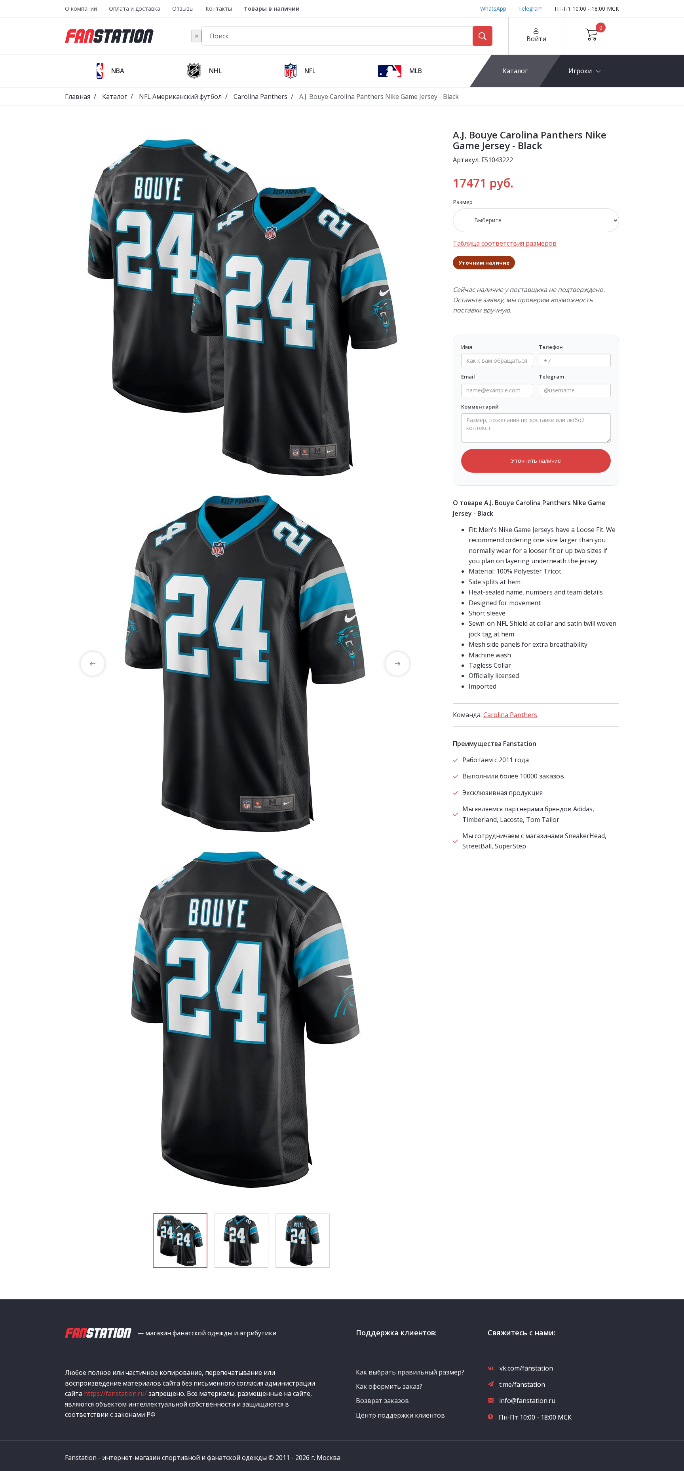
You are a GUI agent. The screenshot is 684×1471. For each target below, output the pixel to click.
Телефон (551, 346)
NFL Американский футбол (180, 96)
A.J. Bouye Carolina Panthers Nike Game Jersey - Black (379, 96)
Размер (463, 202)
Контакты (218, 8)
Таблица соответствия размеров (505, 243)
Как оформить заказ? (389, 1386)
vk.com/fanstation (526, 1368)
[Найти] (482, 36)
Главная (77, 96)
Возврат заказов (382, 1400)
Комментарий (480, 406)
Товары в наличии (272, 8)
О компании (81, 8)
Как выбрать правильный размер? (410, 1372)
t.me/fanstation (522, 1384)
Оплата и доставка (134, 8)
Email (468, 376)
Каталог (515, 70)
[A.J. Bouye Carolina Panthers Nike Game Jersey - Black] (245, 308)
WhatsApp (493, 8)
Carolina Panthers (260, 96)
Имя (466, 346)
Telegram (530, 8)
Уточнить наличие (536, 460)
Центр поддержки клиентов (400, 1415)
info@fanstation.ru (527, 1400)
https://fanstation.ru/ (115, 1393)
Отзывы (183, 8)
